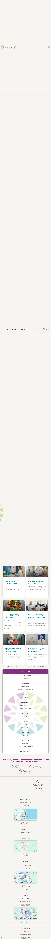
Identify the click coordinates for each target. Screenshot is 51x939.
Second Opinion (25, 738)
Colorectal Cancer (25, 697)
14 (34, 666)
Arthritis (25, 678)
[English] (2, 937)
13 (32, 666)
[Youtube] (41, 788)
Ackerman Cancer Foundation (25, 675)
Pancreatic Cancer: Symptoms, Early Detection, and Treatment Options (13, 650)
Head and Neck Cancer (25, 708)
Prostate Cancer (25, 729)
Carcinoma (26, 691)
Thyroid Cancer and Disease (25, 746)
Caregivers (25, 694)
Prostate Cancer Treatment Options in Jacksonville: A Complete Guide (36, 650)
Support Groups (25, 743)
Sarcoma (25, 735)
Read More (30, 592)
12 (30, 666)
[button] (49, 47)
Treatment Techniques (25, 751)
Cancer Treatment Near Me (25, 689)
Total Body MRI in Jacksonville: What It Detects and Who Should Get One (37, 581)
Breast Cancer (25, 686)
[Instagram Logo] (36, 788)
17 (40, 666)
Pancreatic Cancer (25, 727)
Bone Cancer (25, 683)
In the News (25, 713)
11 (28, 666)
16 (38, 666)
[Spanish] (3, 937)
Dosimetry (25, 700)
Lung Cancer (25, 716)
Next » (44, 666)
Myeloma (25, 724)
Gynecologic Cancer (25, 705)
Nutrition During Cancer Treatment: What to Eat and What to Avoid (12, 616)
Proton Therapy (25, 732)
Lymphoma (25, 721)
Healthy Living (25, 710)
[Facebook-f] (34, 788)
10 (26, 666)
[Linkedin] (39, 788)
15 (36, 666)
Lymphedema (25, 719)
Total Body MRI (25, 748)
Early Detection (25, 702)
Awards (25, 681)
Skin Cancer (25, 740)
